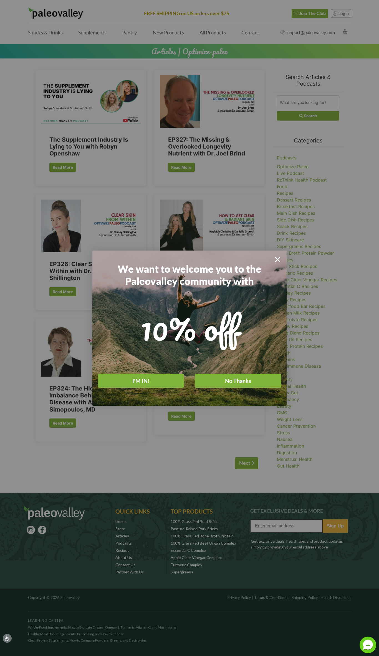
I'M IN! (141, 380)
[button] (368, 645)
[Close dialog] (277, 259)
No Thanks (238, 380)
